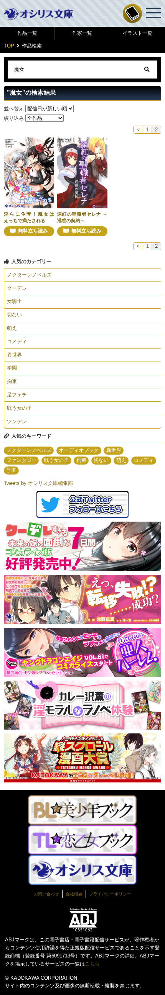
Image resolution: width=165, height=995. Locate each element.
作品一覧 (27, 33)
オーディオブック (79, 450)
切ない (14, 314)
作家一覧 (82, 33)
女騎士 (14, 301)
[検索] (147, 69)
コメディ (17, 341)
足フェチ (17, 395)
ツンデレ (17, 421)
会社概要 (74, 894)
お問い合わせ (46, 894)
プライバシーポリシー (110, 894)
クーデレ (17, 288)
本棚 (132, 13)
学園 (12, 368)
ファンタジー (21, 460)
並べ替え (14, 108)
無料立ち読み (33, 231)
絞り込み (14, 118)
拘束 (12, 381)
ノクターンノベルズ (29, 275)
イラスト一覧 (137, 33)
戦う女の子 (19, 408)
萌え (12, 328)
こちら (92, 964)
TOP (9, 46)
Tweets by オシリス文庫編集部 (38, 483)
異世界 (14, 355)
